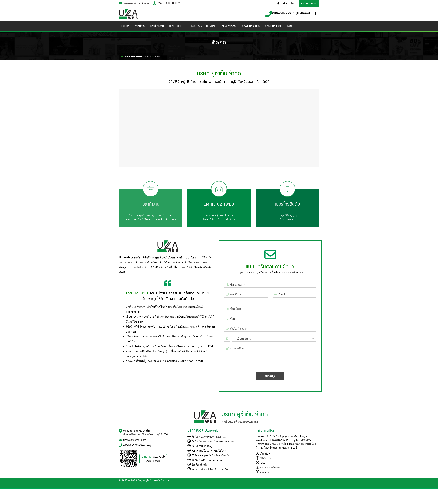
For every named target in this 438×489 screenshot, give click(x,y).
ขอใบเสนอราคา (308, 3)
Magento (186, 336)
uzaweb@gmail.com (137, 2)
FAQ (262, 462)
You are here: (134, 56)
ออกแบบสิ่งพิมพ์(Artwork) (141, 361)
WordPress (172, 336)
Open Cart (199, 336)
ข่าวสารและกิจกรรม (270, 467)
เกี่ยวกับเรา (265, 453)
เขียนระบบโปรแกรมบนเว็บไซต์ (208, 450)
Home (148, 56)
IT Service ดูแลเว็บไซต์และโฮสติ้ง (210, 455)
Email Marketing (136, 346)
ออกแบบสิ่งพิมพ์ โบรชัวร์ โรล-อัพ (209, 469)
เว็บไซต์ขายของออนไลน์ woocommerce (213, 441)
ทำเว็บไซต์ (132, 306)
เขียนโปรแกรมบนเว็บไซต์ (141, 316)
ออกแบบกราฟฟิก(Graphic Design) (146, 351)
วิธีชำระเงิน (265, 458)
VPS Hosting (142, 326)
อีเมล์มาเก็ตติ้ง (199, 464)
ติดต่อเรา (264, 472)
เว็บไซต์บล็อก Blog (201, 446)
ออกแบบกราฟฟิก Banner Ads (207, 459)
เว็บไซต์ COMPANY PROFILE (208, 436)
